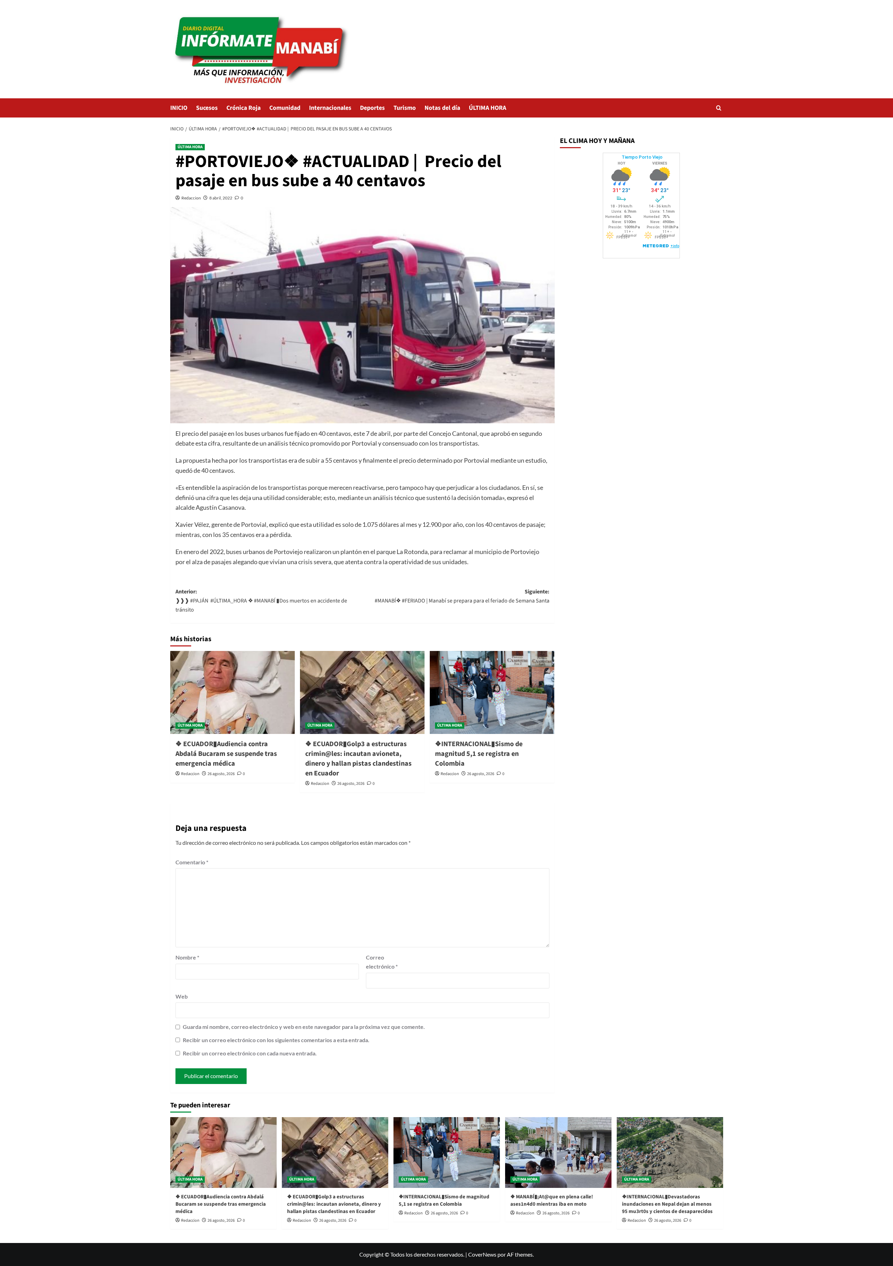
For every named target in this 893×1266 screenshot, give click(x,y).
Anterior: (261, 600)
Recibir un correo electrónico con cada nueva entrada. (250, 1053)
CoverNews (482, 1254)
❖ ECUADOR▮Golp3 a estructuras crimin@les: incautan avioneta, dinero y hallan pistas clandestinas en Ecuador (358, 758)
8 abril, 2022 (220, 197)
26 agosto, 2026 (221, 774)
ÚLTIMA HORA (487, 108)
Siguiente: (462, 596)
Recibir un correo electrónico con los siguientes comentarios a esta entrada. (276, 1040)
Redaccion (191, 197)
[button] (718, 108)
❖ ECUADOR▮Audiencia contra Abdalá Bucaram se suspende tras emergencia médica (226, 753)
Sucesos (207, 108)
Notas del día (442, 108)
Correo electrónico (382, 962)
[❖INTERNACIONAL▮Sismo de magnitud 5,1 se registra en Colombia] (492, 692)
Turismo (404, 108)
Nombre (187, 957)
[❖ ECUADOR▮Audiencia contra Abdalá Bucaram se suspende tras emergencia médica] (232, 692)
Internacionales (330, 108)
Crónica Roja (243, 108)
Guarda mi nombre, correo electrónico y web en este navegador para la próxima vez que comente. (304, 1026)
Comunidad (284, 108)
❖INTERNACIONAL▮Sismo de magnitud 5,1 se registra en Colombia (479, 753)
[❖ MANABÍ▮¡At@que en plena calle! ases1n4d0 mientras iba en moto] (558, 1152)
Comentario (191, 862)
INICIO (178, 108)
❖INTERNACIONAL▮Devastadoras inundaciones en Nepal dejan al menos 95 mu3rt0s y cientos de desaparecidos (667, 1204)
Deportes (372, 108)
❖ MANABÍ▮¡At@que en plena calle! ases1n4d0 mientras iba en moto (551, 1200)
